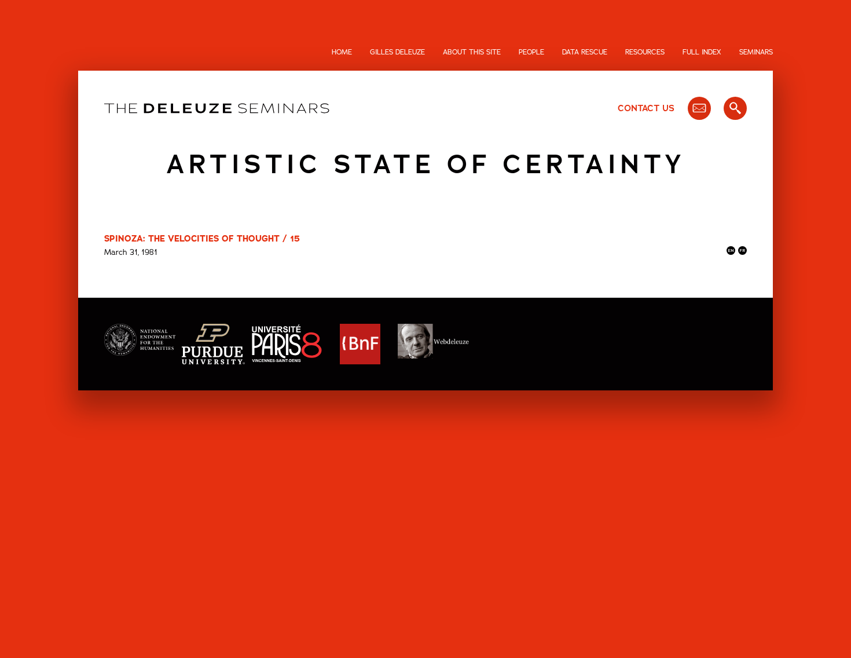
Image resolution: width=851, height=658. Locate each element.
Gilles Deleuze (397, 52)
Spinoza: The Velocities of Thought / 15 (202, 238)
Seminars (756, 52)
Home (342, 52)
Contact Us (646, 108)
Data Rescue (584, 52)
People (531, 52)
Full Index (702, 52)
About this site (472, 52)
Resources (645, 52)
